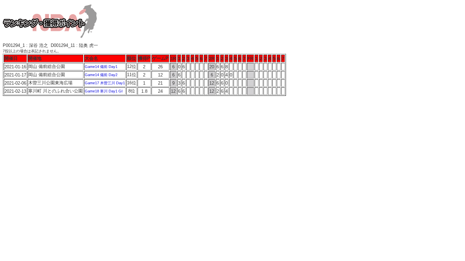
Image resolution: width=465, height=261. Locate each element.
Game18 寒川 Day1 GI (104, 91)
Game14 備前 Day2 (101, 75)
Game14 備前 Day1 (101, 67)
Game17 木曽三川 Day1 (105, 83)
